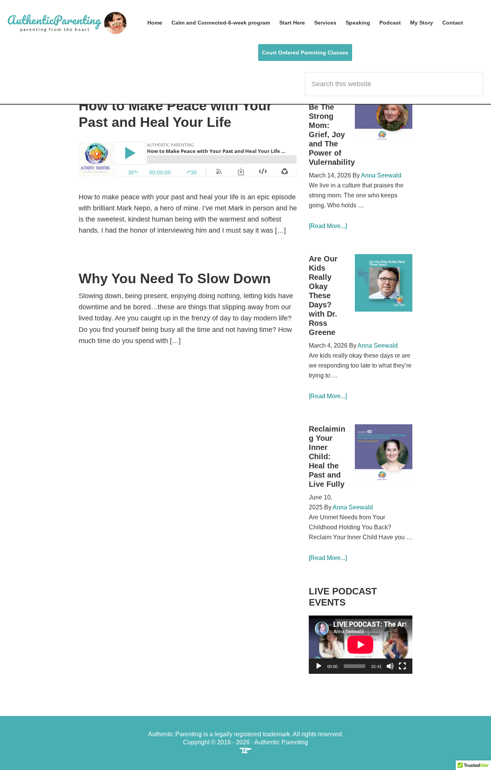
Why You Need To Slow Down (175, 278)
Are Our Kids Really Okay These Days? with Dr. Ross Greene (323, 295)
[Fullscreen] (402, 666)
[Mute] (390, 666)
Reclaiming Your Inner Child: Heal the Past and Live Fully (327, 456)
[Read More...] (328, 226)
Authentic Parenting (67, 23)
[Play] (319, 666)
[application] (360, 645)
